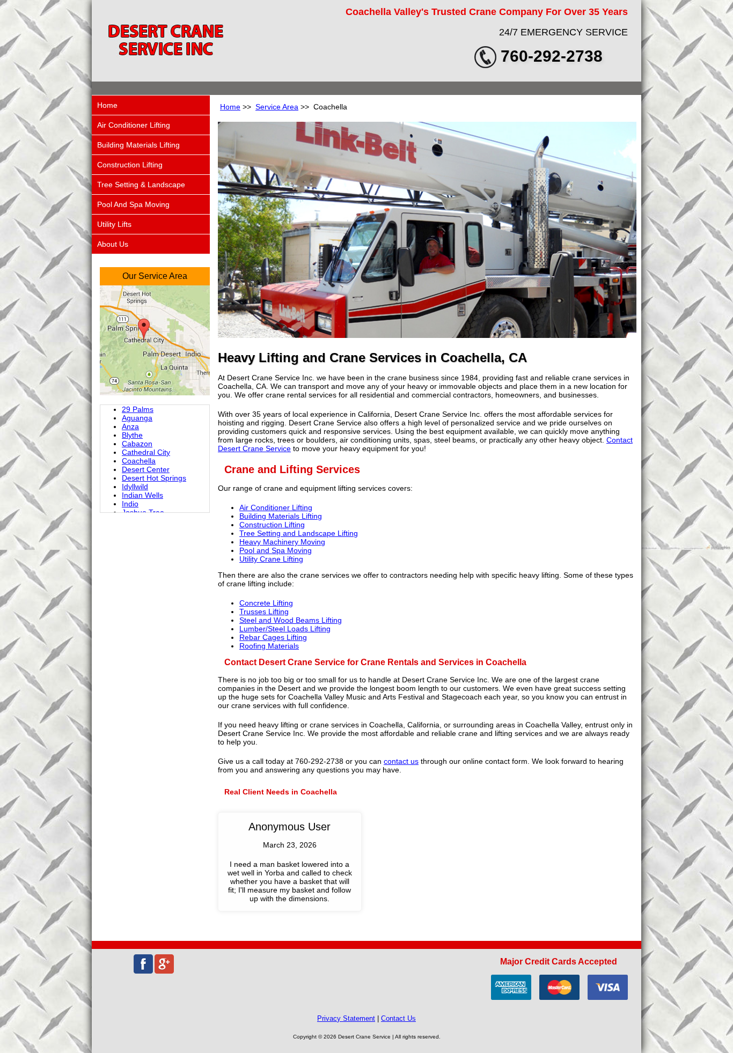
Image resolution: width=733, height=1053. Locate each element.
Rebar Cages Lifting (273, 637)
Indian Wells (142, 495)
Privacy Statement (346, 1018)
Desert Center (146, 469)
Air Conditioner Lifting (275, 507)
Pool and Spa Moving (275, 550)
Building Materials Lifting (280, 516)
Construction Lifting (272, 524)
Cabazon (137, 443)
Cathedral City (146, 452)
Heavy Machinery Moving (282, 541)
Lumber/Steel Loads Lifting (285, 628)
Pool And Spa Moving (133, 204)
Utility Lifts (114, 224)
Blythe (132, 435)
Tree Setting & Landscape (141, 184)
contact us (401, 761)
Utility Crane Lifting (271, 559)
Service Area (276, 106)
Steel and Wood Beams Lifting (290, 620)
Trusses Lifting (264, 611)
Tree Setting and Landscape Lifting (298, 533)
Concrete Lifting (266, 603)
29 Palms (137, 409)
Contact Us (398, 1018)
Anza (130, 426)
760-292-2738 (552, 56)
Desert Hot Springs (154, 478)
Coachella (139, 460)
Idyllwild (135, 486)
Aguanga (137, 418)
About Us (112, 244)
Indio (130, 503)
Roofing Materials (269, 646)
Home (230, 106)
